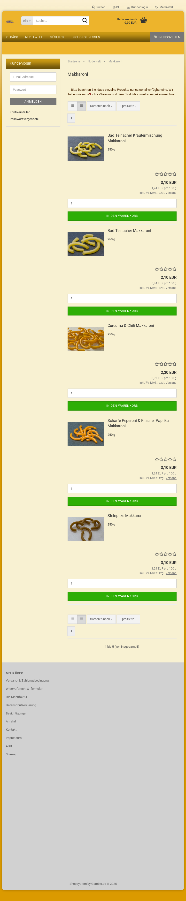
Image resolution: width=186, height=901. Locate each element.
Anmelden (33, 101)
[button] (116, 7)
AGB (9, 746)
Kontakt (11, 729)
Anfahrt (11, 721)
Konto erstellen (20, 112)
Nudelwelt (33, 37)
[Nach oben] (172, 894)
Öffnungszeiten (167, 37)
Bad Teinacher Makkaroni (129, 230)
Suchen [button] (100, 7)
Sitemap (11, 754)
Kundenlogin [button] (139, 7)
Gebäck (12, 37)
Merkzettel (165, 7)
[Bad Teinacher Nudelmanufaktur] (10, 21)
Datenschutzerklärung (21, 705)
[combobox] (101, 106)
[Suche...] (84, 20)
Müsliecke (58, 37)
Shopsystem (78, 884)
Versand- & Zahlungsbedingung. (27, 680)
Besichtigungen (16, 713)
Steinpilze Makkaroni (125, 515)
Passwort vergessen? (24, 119)
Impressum (14, 738)
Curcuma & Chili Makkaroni (131, 325)
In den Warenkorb (122, 216)
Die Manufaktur (16, 697)
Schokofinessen (86, 37)
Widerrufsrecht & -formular (24, 689)
